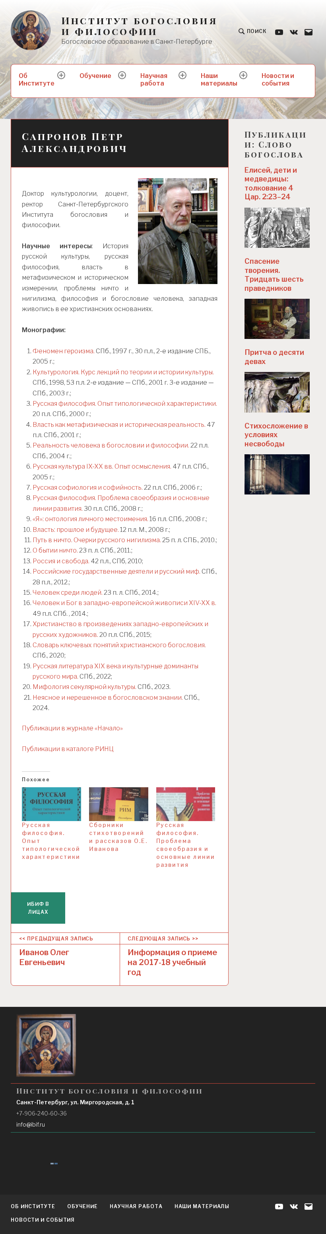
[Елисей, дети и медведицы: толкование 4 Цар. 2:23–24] (277, 228)
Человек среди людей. (68, 592)
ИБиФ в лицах (38, 908)
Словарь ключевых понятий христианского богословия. (119, 645)
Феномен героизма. (64, 351)
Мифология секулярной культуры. (84, 687)
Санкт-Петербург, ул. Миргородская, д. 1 (75, 1102)
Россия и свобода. (61, 561)
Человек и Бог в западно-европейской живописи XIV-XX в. (124, 603)
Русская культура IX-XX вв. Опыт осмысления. (102, 466)
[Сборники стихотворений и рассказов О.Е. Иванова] (118, 804)
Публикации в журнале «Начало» (72, 728)
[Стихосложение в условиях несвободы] (277, 474)
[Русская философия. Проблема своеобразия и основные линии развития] (185, 804)
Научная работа (153, 79)
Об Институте (36, 79)
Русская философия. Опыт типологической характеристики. (125, 403)
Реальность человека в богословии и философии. (111, 445)
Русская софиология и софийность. (88, 487)
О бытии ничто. (55, 550)
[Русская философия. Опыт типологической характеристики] (51, 804)
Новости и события (278, 79)
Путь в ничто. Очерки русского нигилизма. (97, 540)
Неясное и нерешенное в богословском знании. (108, 697)
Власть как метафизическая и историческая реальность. (119, 424)
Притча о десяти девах (274, 357)
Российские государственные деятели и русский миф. (116, 571)
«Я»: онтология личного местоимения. (90, 519)
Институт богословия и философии (139, 26)
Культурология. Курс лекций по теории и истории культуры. (123, 372)
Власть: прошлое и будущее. (76, 529)
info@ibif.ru (30, 1124)
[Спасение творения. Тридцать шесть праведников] (277, 319)
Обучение (95, 76)
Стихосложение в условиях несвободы (276, 435)
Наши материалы (219, 79)
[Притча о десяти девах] (277, 392)
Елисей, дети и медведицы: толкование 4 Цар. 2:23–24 (270, 183)
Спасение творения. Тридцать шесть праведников (274, 274)
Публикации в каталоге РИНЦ (68, 749)
